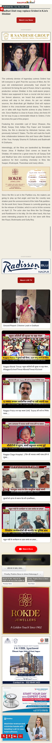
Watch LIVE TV (26, 280)
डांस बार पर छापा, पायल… (13, 568)
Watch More (28, 549)
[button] (26, 309)
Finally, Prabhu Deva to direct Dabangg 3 (22, 574)
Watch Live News (26, 20)
